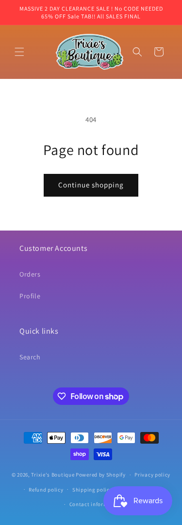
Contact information (95, 504)
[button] (19, 51)
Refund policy (46, 489)
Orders (30, 274)
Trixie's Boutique (52, 474)
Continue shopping (91, 184)
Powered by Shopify (101, 474)
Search (30, 357)
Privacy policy (152, 474)
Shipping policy (92, 489)
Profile (29, 296)
